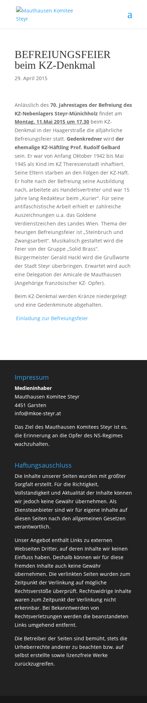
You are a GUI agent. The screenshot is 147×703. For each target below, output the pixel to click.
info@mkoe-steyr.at (38, 413)
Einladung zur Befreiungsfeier (52, 318)
